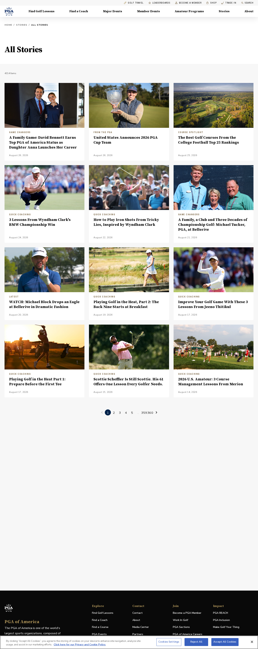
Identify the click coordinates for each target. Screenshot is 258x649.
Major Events (112, 11)
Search (249, 3)
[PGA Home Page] (9, 11)
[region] (129, 642)
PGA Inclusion (221, 620)
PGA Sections (181, 627)
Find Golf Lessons (41, 11)
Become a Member (190, 3)
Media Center (140, 627)
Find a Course (100, 627)
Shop (211, 3)
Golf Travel (136, 3)
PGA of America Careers (187, 634)
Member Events (148, 11)
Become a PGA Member (187, 613)
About (248, 11)
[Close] (252, 642)
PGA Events (99, 634)
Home (8, 24)
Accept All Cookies (224, 642)
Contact (137, 613)
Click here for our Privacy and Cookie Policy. (80, 645)
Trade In (228, 3)
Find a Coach (78, 11)
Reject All (196, 642)
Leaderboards (161, 3)
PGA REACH (220, 613)
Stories (224, 11)
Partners (137, 634)
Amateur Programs (189, 11)
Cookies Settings (168, 642)
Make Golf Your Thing (226, 627)
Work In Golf (180, 620)
